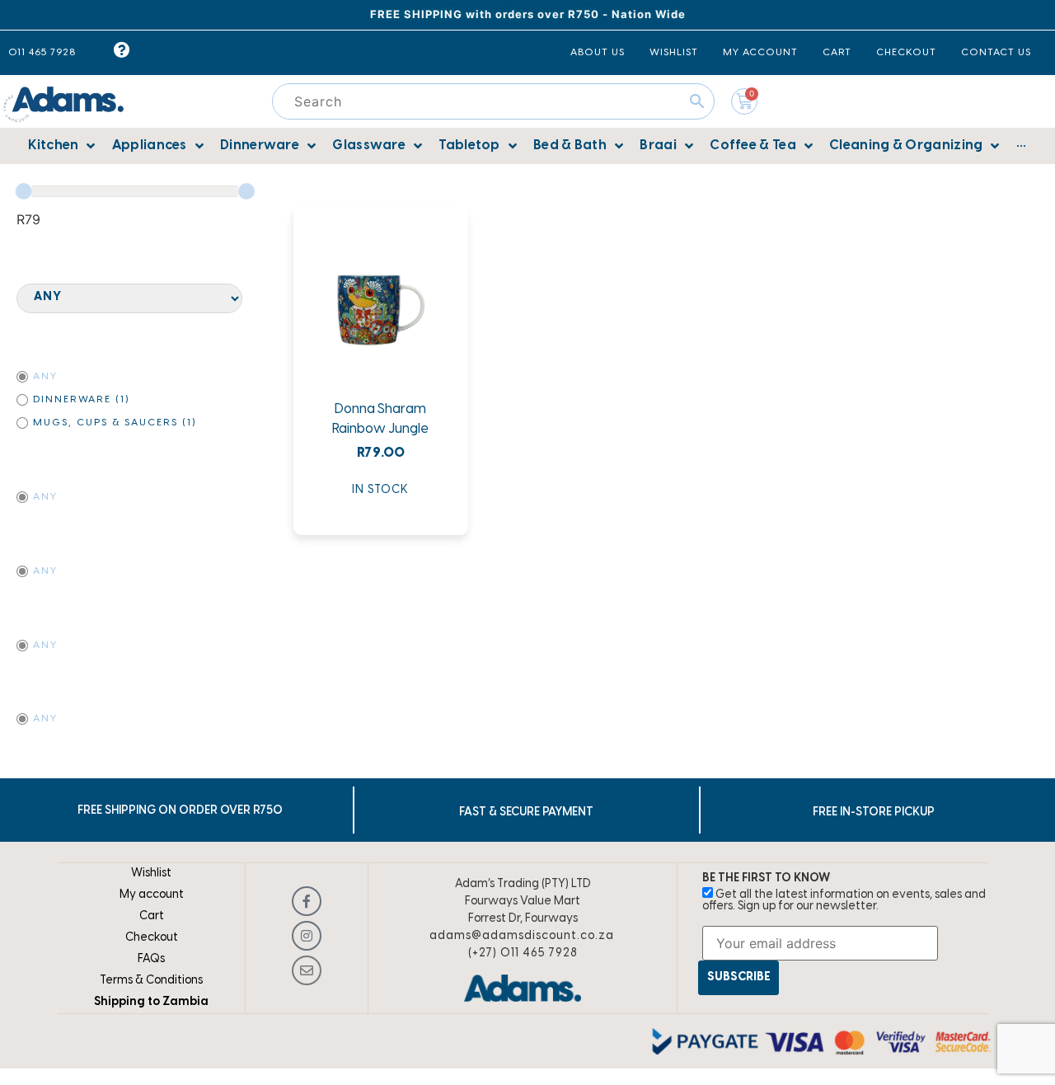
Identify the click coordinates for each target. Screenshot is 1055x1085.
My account (152, 895)
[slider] (24, 191)
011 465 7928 (42, 52)
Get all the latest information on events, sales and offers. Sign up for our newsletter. (844, 901)
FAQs (151, 959)
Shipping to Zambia (151, 1002)
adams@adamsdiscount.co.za (521, 936)
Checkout (151, 938)
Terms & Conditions (151, 981)
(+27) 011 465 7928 (523, 953)
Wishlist (151, 873)
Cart (151, 916)
